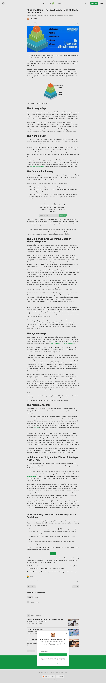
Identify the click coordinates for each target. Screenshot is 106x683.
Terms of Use (60, 658)
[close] (67, 633)
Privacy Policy (64, 659)
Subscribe (53, 655)
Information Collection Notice (52, 659)
